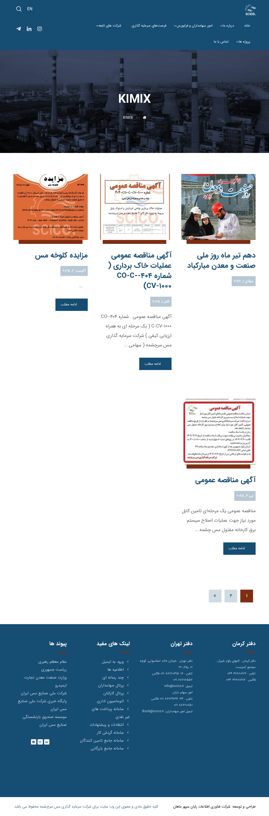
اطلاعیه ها (115, 669)
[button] (18, 8)
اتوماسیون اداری (110, 701)
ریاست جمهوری (54, 669)
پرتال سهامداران (111, 685)
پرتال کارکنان (113, 693)
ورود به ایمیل (113, 662)
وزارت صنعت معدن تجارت (45, 677)
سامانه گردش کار (110, 733)
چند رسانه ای (113, 677)
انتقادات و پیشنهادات (107, 725)
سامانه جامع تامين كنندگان (102, 740)
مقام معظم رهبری (52, 662)
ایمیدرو (61, 685)
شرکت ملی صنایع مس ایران (44, 693)
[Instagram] (40, 742)
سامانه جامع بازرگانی (107, 748)
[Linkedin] (46, 742)
